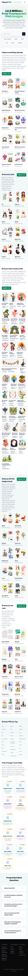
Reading (20, 42)
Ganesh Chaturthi (6, 164)
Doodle (4, 256)
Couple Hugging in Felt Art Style (12, 353)
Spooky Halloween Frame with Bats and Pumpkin (14, 450)
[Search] (20, 2)
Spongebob (5, 595)
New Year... (4, 387)
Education (4, 711)
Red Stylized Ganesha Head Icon (5, 353)
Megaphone (13, 749)
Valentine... (13, 321)
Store (3, 754)
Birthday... (4, 371)
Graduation (5, 676)
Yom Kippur (5, 91)
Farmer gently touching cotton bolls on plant (5, 305)
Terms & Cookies (21, 952)
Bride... (21, 436)
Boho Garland (11, 371)
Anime (3, 221)
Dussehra (11, 403)
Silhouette (17, 256)
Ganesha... (4, 419)
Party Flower (20, 403)
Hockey (12, 746)
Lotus (3, 578)
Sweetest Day (22, 339)
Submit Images (12, 952)
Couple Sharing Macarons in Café (21, 417)
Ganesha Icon (4, 421)
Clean (7, 2)
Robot (11, 752)
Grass (3, 745)
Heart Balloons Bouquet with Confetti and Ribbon (14, 320)
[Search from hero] (23, 34)
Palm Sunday (12, 419)
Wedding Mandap (14, 338)
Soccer (22, 39)
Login (12, 947)
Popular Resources (4, 951)
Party (16, 659)
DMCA (20, 949)
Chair (3, 741)
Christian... (12, 421)
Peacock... (13, 340)
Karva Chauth (22, 321)
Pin (2, 735)
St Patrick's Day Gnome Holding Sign (5, 320)
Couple (20, 421)
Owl (20, 748)
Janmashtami (5, 147)
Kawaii (16, 221)
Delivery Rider (20, 357)
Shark (20, 751)
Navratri (4, 403)
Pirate (11, 735)
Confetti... (4, 388)
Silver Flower (5, 436)
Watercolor (18, 239)
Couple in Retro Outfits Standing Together (23, 337)
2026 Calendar (5, 641)
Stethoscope (22, 739)
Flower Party (20, 405)
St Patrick (4, 321)
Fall (11, 729)
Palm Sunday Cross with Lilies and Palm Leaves (13, 417)
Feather (21, 729)
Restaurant (4, 751)
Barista (11, 308)
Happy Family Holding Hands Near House (20, 304)
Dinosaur (4, 729)
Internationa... (13, 306)
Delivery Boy (5, 560)
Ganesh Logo (5, 355)
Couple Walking (5, 468)
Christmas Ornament (12, 742)
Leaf (20, 732)
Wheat (20, 754)
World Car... (19, 355)
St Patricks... (5, 323)
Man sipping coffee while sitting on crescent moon (5, 337)
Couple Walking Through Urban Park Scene (6, 465)
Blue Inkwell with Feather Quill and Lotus (15, 435)
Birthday (17, 641)
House (16, 595)
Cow (20, 741)
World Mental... (13, 388)
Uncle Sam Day (18, 164)
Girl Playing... (4, 406)
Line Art (4, 239)
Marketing (17, 694)
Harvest (13, 42)
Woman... (21, 323)
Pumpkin (21, 735)
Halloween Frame (13, 453)
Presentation (5, 694)
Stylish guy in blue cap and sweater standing (14, 386)
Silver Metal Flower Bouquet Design (6, 434)
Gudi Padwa (18, 525)
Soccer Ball (4, 739)
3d (2, 204)
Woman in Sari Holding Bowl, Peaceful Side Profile (22, 320)
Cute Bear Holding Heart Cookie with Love (5, 450)
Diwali (3, 525)
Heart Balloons (14, 323)
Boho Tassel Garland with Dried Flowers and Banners (9, 369)
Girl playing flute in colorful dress (4, 402)
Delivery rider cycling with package (20, 353)
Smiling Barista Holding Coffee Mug (12, 305)
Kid (2, 732)
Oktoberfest (5, 127)
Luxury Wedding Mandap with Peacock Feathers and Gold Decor (14, 337)
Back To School (7, 39)
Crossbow (11, 405)
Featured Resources (4, 955)
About (20, 947)
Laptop (12, 732)
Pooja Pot (21, 388)
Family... (24, 306)
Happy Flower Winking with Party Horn (21, 401)
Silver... (3, 437)
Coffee (15, 39)
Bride (21, 437)
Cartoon (17, 204)
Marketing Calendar (4, 959)
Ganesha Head (4, 358)
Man (3, 748)
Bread (20, 726)
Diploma (4, 543)
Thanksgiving (13, 755)
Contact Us (22, 955)
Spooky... (13, 451)
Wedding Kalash (22, 387)
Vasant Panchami (15, 437)
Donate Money (18, 578)
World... (19, 306)
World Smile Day (6, 110)
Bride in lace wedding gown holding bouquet (22, 435)
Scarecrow (17, 543)
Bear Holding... (5, 452)
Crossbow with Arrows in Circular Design (12, 401)
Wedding (4, 659)
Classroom (18, 711)
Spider (11, 739)
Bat (7, 42)
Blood (11, 726)
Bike (3, 726)
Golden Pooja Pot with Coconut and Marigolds (22, 385)
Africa (16, 560)
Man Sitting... (5, 340)
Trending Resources (4, 947)
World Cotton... (4, 307)
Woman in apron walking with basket (23, 370)
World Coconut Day (20, 147)
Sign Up (12, 949)
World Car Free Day (20, 110)
